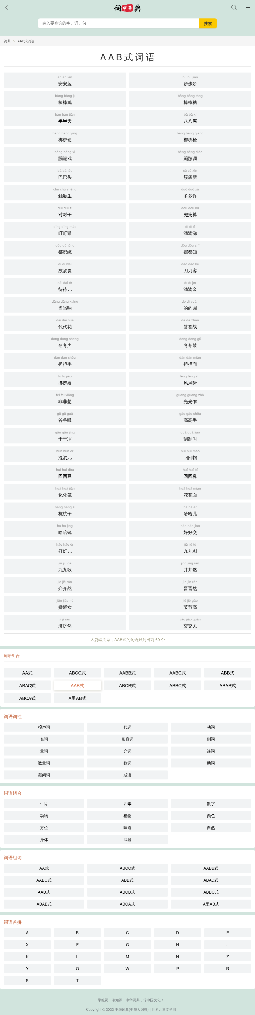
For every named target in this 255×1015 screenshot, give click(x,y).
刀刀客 (190, 267)
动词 (211, 727)
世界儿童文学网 (164, 1009)
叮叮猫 (65, 230)
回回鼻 (190, 473)
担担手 (65, 361)
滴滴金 (190, 286)
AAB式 (77, 685)
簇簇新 (190, 174)
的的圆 (190, 305)
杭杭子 (65, 510)
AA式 (27, 672)
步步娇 (190, 80)
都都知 (190, 249)
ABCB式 (127, 685)
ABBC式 (177, 685)
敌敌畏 (65, 267)
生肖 (44, 803)
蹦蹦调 (190, 155)
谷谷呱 (65, 417)
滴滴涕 (190, 230)
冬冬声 (65, 342)
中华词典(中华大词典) (132, 1009)
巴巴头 (65, 174)
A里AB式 (77, 698)
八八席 (190, 118)
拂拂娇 (65, 380)
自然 (211, 827)
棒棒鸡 (65, 99)
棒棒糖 (190, 99)
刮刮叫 (190, 436)
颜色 (211, 815)
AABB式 (127, 672)
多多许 (190, 193)
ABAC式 (27, 685)
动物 (44, 815)
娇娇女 (65, 604)
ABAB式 (227, 685)
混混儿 (64, 454)
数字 (211, 803)
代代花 (65, 324)
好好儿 (64, 548)
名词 (44, 739)
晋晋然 (190, 585)
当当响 (65, 305)
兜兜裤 (190, 211)
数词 (127, 763)
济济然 (65, 623)
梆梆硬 (65, 137)
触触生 (64, 193)
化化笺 (65, 492)
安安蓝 (65, 80)
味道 (127, 827)
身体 (44, 839)
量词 (44, 751)
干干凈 (65, 436)
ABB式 (227, 672)
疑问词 (44, 775)
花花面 (190, 492)
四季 (127, 803)
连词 (211, 751)
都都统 (65, 249)
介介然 (65, 585)
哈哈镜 (65, 529)
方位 (44, 827)
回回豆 (65, 473)
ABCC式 (77, 672)
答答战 (190, 324)
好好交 (190, 529)
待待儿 (65, 286)
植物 (127, 815)
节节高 (190, 604)
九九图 (190, 548)
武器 (127, 839)
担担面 (190, 361)
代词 (127, 727)
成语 (127, 775)
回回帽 (190, 454)
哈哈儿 (190, 510)
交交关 (190, 623)
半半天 (65, 118)
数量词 (44, 763)
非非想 (65, 398)
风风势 (190, 380)
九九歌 (65, 567)
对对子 (65, 211)
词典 (7, 41)
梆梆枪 (190, 137)
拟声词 (44, 727)
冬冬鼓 (190, 342)
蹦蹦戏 (65, 155)
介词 (127, 751)
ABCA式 (27, 698)
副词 (211, 739)
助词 (211, 763)
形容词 (127, 739)
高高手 (190, 417)
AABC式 (177, 672)
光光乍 (190, 398)
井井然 (190, 567)
